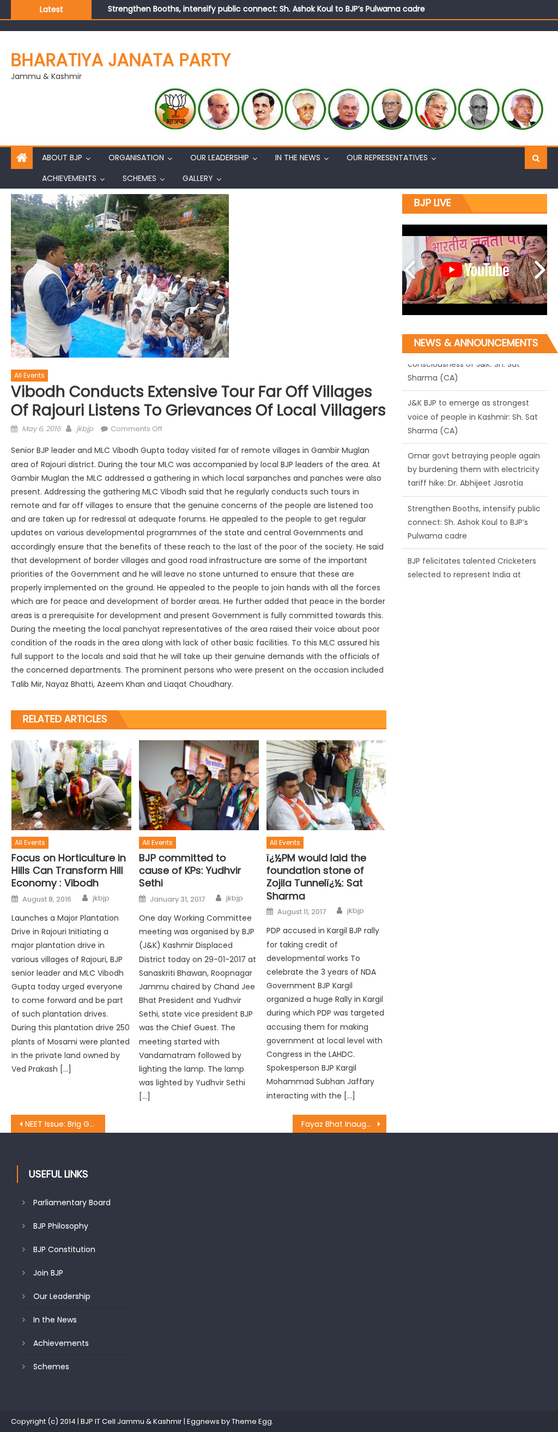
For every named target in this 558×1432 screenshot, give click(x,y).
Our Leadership (219, 157)
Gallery (198, 178)
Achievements (69, 178)
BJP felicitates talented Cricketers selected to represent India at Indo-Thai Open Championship (290, 9)
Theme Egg (252, 1421)
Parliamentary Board (72, 1202)
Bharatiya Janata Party (121, 59)
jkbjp (84, 429)
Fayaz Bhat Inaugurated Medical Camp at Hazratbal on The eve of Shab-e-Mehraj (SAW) (343, 1124)
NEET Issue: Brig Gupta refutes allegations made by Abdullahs (65, 1124)
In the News (297, 157)
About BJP (62, 157)
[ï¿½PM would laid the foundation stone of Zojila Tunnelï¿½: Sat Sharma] (326, 785)
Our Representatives (387, 157)
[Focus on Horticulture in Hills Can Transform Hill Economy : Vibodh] (71, 785)
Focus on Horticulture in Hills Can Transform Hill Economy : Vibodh (68, 870)
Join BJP (48, 1272)
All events (29, 375)
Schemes (139, 178)
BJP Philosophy (60, 1225)
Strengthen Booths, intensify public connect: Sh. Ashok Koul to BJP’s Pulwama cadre (474, 443)
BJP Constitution (64, 1249)
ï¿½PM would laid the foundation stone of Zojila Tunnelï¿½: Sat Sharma (316, 877)
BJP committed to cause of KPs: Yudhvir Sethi (190, 870)
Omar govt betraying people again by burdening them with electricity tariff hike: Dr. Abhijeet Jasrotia (474, 390)
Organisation (136, 157)
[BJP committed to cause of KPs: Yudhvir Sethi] (199, 785)
